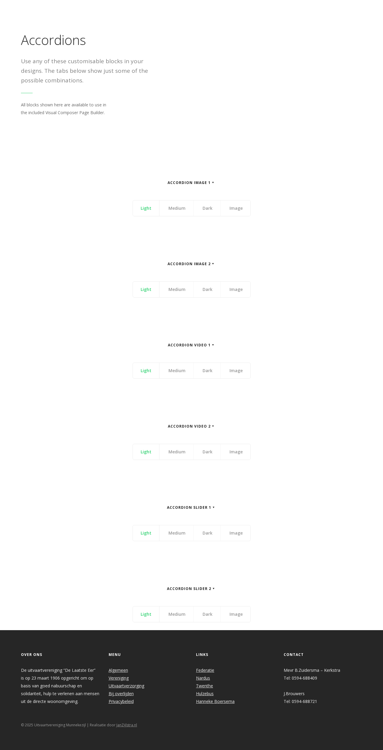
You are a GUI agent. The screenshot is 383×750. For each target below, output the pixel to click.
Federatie (205, 670)
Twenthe (204, 686)
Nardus (203, 678)
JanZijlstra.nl (126, 725)
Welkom (144, 7)
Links (273, 7)
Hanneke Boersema (215, 701)
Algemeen (118, 670)
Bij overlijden (121, 693)
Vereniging (119, 678)
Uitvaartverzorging (126, 686)
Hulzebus (205, 693)
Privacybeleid (121, 701)
